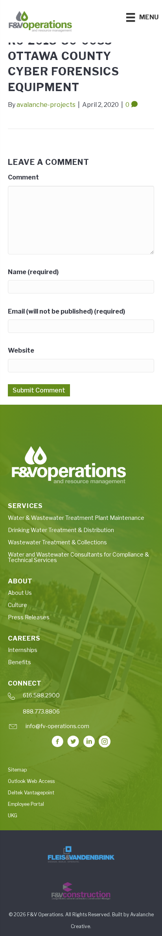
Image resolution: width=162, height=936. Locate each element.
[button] (57, 741)
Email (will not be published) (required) (66, 311)
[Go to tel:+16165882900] (81, 697)
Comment (23, 177)
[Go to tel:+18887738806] (81, 713)
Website (21, 350)
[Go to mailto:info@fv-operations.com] (81, 728)
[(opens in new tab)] (81, 854)
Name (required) (33, 272)
